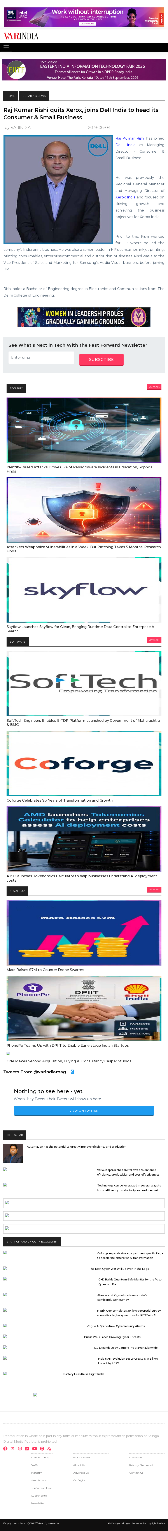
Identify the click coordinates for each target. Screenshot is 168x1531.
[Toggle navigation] (6, 47)
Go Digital (79, 1480)
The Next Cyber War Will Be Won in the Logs (119, 1268)
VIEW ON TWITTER (84, 1110)
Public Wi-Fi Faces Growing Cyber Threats (112, 1337)
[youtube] (35, 1449)
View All (154, 386)
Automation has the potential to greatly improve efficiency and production (76, 1146)
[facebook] (6, 1449)
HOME (11, 95)
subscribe (101, 359)
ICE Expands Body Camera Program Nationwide (126, 1347)
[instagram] (21, 1449)
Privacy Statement (141, 1465)
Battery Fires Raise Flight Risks (83, 1374)
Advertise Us (81, 1472)
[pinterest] (43, 1449)
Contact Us (136, 1472)
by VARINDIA (18, 127)
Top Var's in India (41, 1488)
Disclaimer (136, 1457)
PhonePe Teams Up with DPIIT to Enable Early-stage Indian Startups (68, 1045)
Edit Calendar (81, 1457)
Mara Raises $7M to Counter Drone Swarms (45, 970)
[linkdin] (28, 1449)
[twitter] (14, 1449)
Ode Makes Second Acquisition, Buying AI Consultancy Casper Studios (69, 1061)
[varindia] (50, 1449)
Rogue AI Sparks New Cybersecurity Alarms (116, 1326)
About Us (79, 1465)
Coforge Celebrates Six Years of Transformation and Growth (60, 800)
